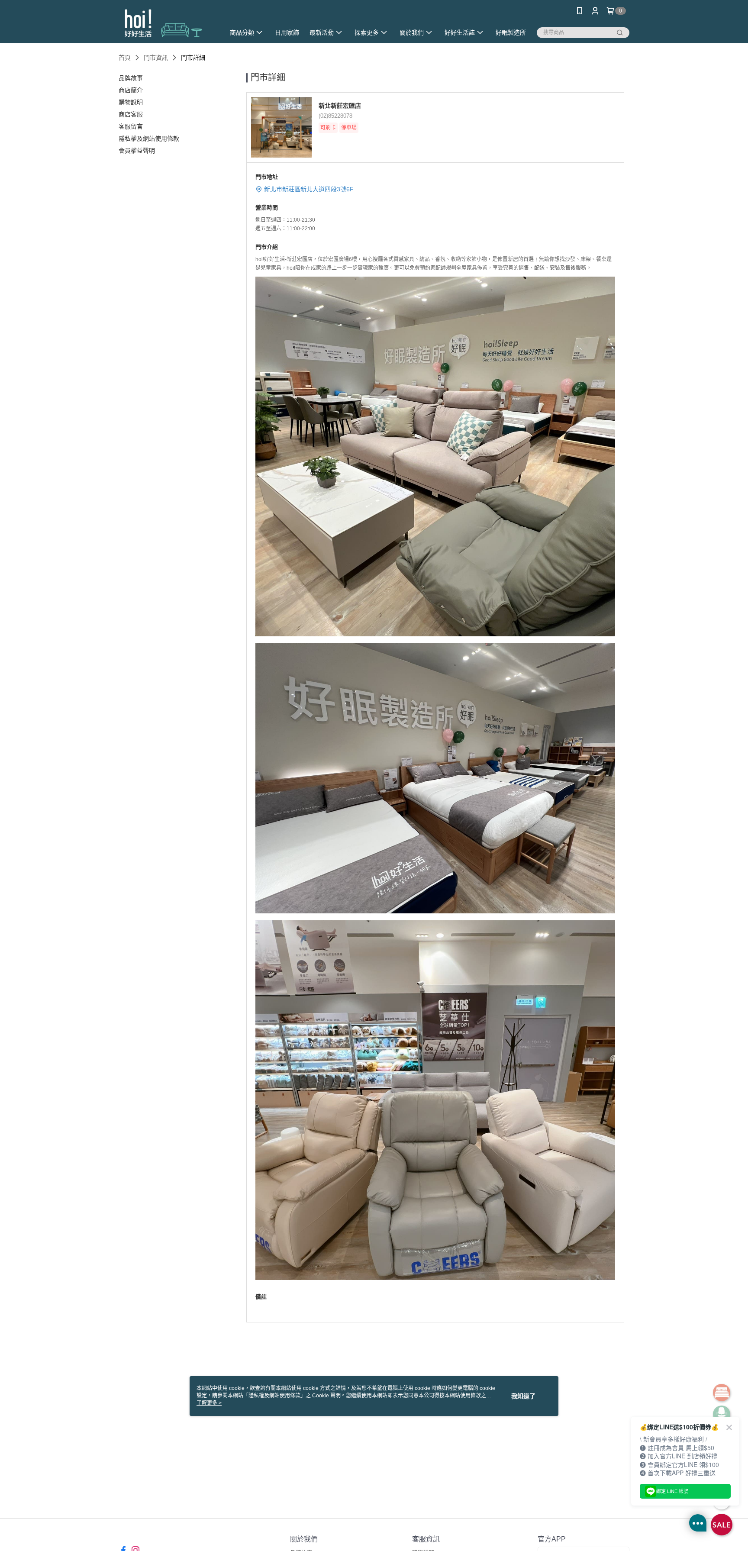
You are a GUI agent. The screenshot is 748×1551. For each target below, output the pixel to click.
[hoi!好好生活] (167, 23)
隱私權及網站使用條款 (274, 1396)
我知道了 (523, 1396)
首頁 (125, 57)
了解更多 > (209, 1403)
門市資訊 (156, 57)
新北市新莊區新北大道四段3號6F (309, 189)
